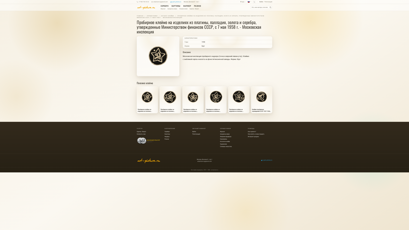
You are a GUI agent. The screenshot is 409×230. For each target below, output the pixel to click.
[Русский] (249, 1)
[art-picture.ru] (146, 7)
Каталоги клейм (225, 141)
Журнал (163, 9)
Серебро (165, 6)
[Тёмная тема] (254, 2)
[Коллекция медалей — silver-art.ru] (148, 140)
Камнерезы (223, 139)
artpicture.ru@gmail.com (160, 2)
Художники (223, 144)
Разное (197, 6)
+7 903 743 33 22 (144, 2)
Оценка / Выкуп (194, 9)
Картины (176, 6)
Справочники (183, 9)
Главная (140, 16)
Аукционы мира (172, 9)
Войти (261, 2)
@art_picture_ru (176, 2)
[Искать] (270, 7)
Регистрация (268, 2)
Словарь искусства (226, 146)
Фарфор (187, 6)
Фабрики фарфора (225, 136)
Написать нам (141, 134)
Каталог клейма (167, 16)
